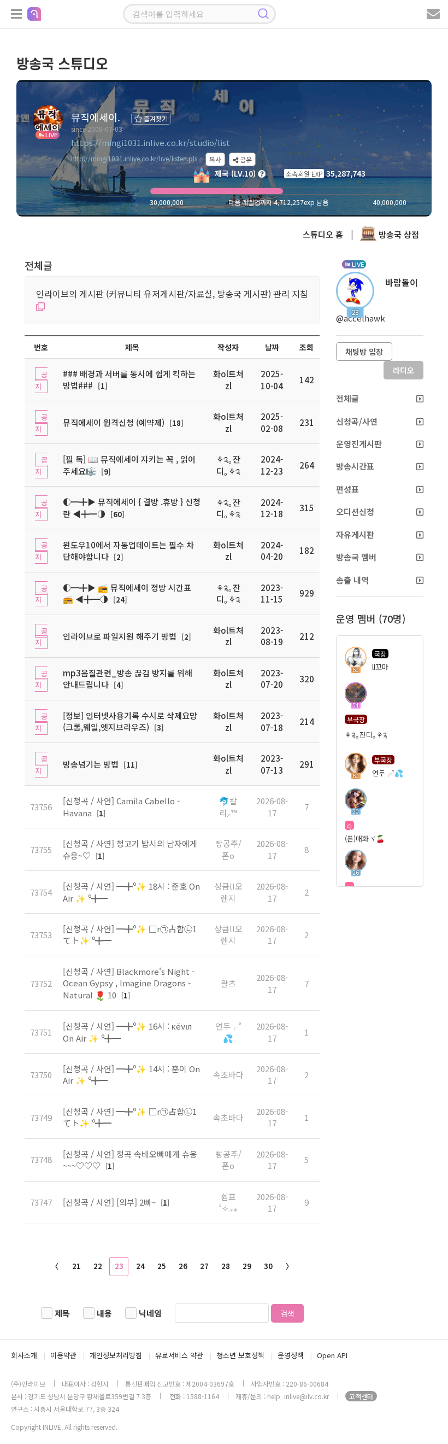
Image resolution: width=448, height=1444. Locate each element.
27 (204, 1266)
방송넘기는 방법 (91, 764)
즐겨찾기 (155, 118)
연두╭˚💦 (228, 1031)
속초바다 (228, 1074)
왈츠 (228, 983)
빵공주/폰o (228, 849)
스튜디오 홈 (323, 234)
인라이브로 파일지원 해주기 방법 (119, 636)
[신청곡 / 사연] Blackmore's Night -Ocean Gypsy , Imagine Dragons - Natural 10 (128, 983)
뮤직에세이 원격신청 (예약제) (113, 422)
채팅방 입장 (364, 351)
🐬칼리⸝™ (228, 806)
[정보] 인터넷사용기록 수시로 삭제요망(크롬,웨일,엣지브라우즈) (130, 721)
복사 (215, 159)
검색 (287, 1313)
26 (183, 1266)
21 (76, 1266)
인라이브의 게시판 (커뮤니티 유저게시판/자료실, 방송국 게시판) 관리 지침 (172, 293)
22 (97, 1266)
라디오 (403, 370)
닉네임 (150, 1313)
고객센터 (361, 1396)
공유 (245, 159)
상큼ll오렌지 (228, 891)
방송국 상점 (397, 234)
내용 (104, 1313)
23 (119, 1266)
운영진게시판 (359, 443)
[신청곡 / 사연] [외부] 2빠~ (110, 1202)
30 (268, 1266)
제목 (62, 1313)
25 (161, 1266)
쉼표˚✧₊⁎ (228, 1202)
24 (140, 1266)
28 (225, 1266)
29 (247, 1266)
